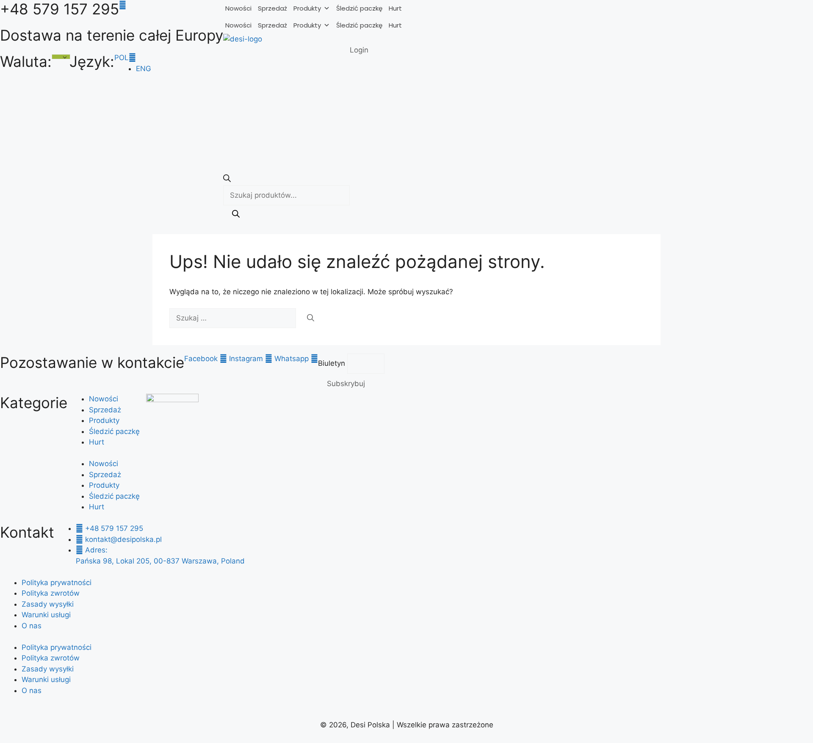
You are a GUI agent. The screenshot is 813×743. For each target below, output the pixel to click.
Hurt (395, 8)
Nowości (238, 8)
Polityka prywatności (56, 582)
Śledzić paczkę (359, 8)
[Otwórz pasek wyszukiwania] (227, 179)
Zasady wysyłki (48, 604)
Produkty (307, 8)
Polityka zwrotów (51, 593)
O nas (31, 625)
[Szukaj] (236, 215)
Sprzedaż (272, 8)
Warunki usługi (46, 614)
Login (359, 50)
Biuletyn (332, 363)
